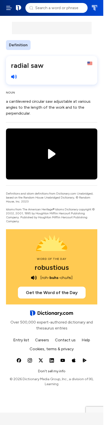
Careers (42, 340)
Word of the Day (51, 259)
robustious (52, 267)
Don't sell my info (51, 371)
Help (86, 340)
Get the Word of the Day (52, 292)
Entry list (21, 340)
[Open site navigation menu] (9, 8)
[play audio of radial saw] (14, 77)
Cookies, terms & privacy (52, 349)
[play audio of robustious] (34, 278)
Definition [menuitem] (18, 45)
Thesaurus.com (94, 8)
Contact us (65, 340)
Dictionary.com (18, 8)
